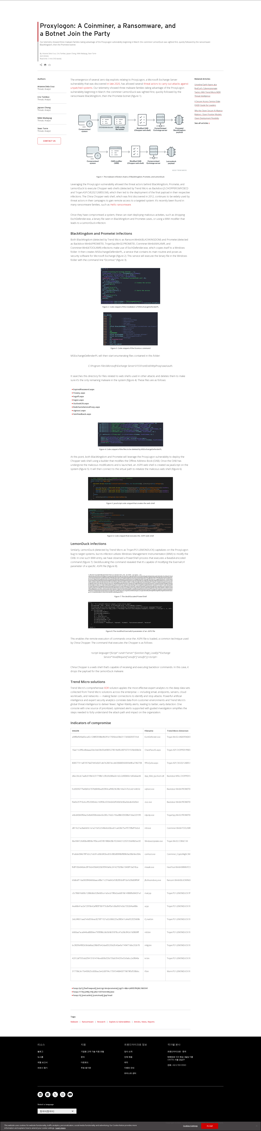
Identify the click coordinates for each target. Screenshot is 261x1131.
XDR (106, 687)
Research (101, 1021)
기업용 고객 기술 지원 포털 (92, 1051)
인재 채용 (128, 1057)
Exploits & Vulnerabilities (119, 1021)
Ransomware (88, 1021)
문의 (83, 1057)
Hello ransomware (120, 204)
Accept (210, 1126)
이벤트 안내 (129, 1068)
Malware (74, 1021)
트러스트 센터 (130, 1073)
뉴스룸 (40, 1057)
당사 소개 (128, 1051)
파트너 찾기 (43, 1068)
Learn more (60, 1128)
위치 (126, 1062)
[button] (49, 141)
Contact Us (49, 141)
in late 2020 (113, 83)
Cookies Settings (190, 1126)
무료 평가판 (86, 1068)
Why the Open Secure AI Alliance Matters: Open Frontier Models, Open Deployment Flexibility (209, 114)
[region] (130, 1126)
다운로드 (84, 1062)
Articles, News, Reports (144, 1021)
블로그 (40, 1051)
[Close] (257, 1126)
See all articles (201, 123)
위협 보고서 (43, 1062)
